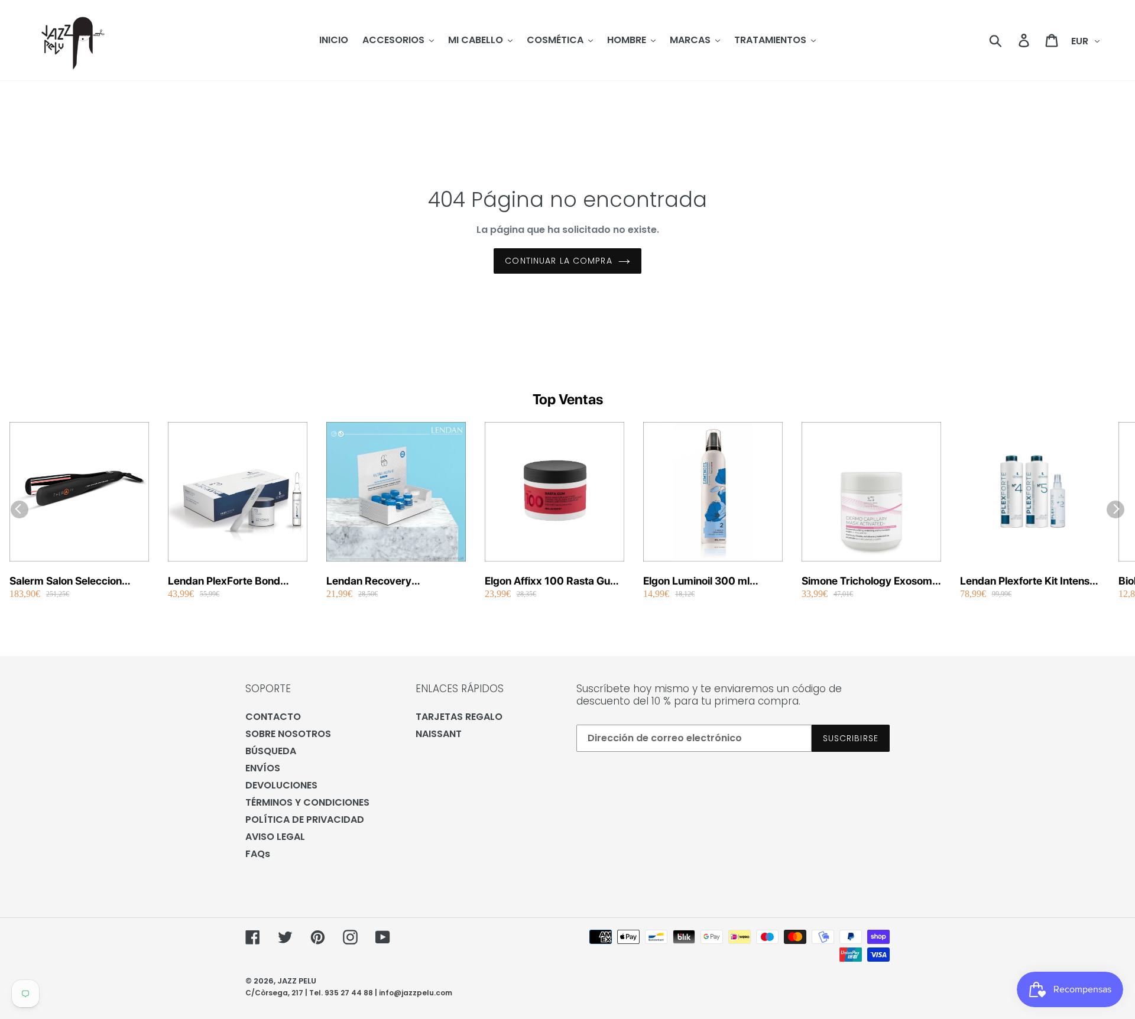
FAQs (257, 854)
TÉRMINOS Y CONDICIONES (307, 802)
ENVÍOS (262, 768)
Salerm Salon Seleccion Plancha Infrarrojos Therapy (77, 581)
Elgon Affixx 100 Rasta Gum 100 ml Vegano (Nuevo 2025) (552, 581)
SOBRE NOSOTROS (288, 734)
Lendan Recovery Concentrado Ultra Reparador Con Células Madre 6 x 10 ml (382, 581)
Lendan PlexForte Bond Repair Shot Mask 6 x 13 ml (234, 581)
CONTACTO (273, 716)
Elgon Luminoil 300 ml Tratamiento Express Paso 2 (710, 581)
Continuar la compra (558, 261)
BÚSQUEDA (270, 751)
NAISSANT (439, 734)
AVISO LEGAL (275, 836)
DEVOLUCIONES (281, 785)
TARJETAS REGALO (459, 716)
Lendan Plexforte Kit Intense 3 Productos (1027, 581)
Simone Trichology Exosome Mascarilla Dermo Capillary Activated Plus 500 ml (870, 581)
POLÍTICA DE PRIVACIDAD (304, 819)
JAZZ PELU (296, 980)
